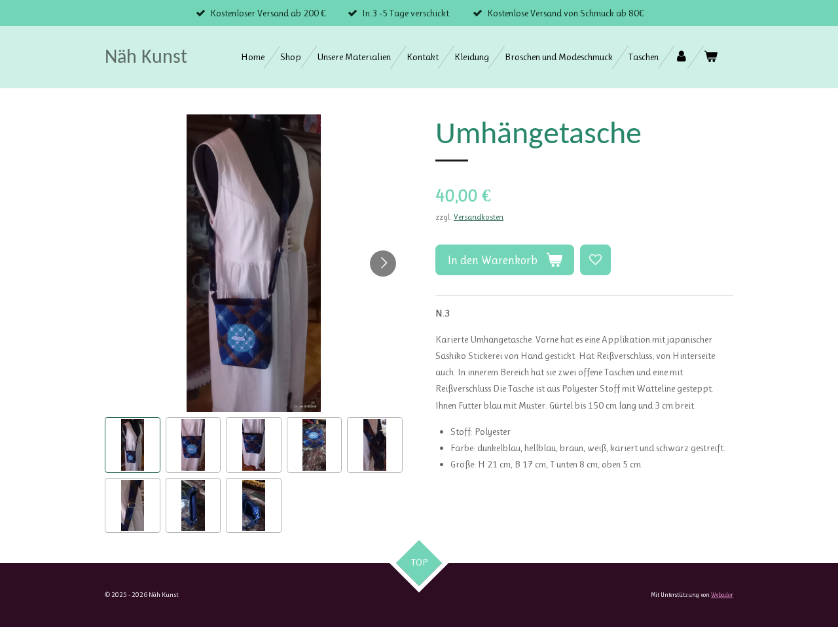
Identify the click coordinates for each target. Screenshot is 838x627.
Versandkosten (478, 217)
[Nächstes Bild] (383, 263)
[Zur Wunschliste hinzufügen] (595, 260)
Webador (722, 595)
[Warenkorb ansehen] (710, 57)
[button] (132, 445)
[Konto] (681, 57)
